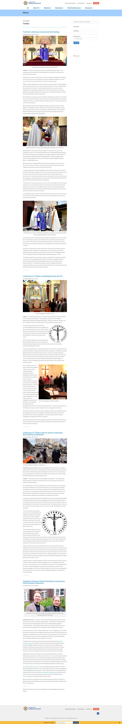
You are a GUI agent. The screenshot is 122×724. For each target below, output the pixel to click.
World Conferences (74, 8)
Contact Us (89, 3)
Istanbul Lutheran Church (31, 666)
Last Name (76, 30)
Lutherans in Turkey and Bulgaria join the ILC (43, 276)
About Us (36, 8)
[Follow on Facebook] (98, 713)
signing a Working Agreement (49, 672)
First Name (76, 26)
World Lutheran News (70, 3)
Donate (96, 3)
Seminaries (59, 8)
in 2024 (28, 259)
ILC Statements (81, 3)
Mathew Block (27, 34)
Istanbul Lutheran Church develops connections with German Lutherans (44, 582)
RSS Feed (77, 56)
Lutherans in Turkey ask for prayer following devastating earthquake (42, 433)
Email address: (77, 36)
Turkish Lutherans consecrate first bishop (41, 32)
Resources (88, 8)
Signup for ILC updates (49, 722)
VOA (43, 465)
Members (47, 8)
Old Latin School (50, 656)
